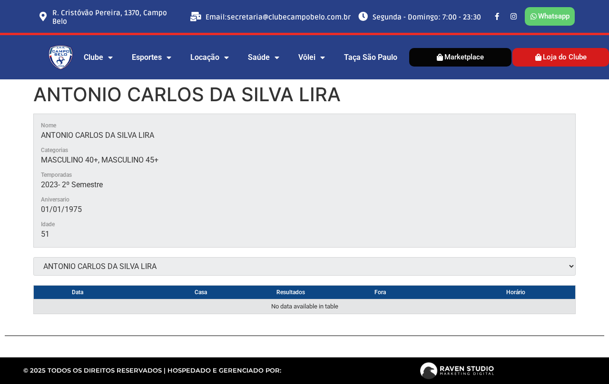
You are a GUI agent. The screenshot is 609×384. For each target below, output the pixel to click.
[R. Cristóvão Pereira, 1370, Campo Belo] (43, 16)
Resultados (290, 292)
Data (77, 292)
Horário (515, 292)
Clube (93, 57)
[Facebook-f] (497, 17)
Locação (204, 57)
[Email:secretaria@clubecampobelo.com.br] (196, 16)
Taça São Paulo (370, 57)
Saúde (259, 57)
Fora (380, 292)
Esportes (147, 57)
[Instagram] (514, 17)
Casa (201, 292)
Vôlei (306, 57)
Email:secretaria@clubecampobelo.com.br (278, 17)
